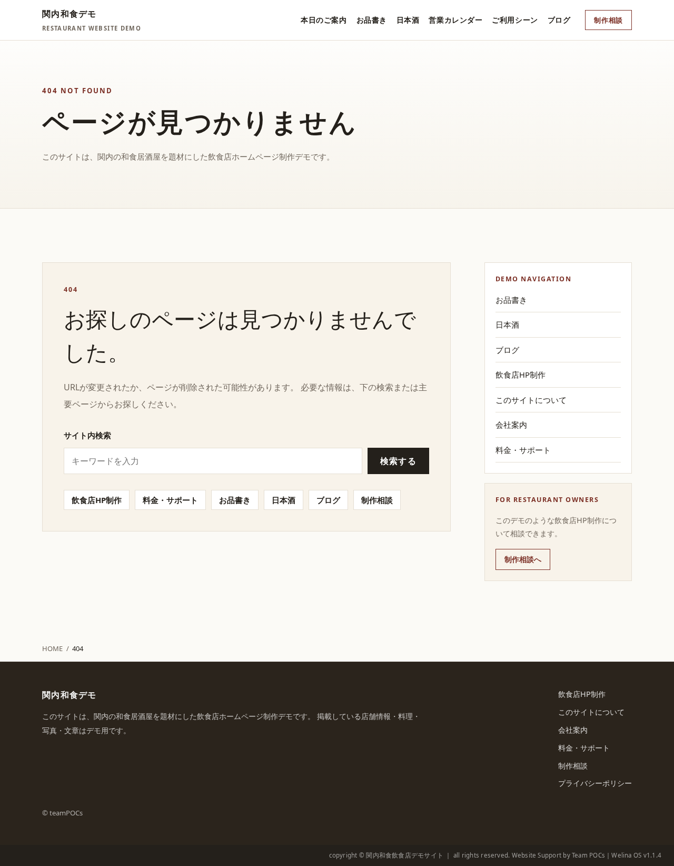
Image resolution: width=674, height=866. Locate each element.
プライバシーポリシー (595, 783)
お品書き (371, 20)
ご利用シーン (515, 20)
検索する (398, 461)
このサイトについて (531, 400)
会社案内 (511, 424)
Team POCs (588, 855)
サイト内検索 (87, 435)
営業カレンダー (455, 20)
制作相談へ (522, 559)
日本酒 (408, 20)
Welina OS (626, 855)
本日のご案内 (323, 20)
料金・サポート (170, 500)
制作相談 (608, 20)
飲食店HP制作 (97, 500)
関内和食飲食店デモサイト (404, 855)
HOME (52, 648)
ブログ (559, 20)
